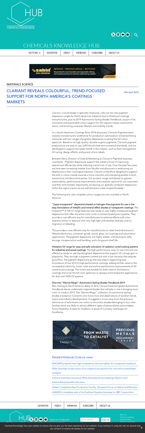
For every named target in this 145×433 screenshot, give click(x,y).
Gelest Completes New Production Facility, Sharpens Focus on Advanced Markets (94, 387)
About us (114, 52)
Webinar (81, 52)
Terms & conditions (127, 417)
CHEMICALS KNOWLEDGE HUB (61, 45)
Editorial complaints (127, 422)
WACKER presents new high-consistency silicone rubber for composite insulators (94, 364)
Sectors (33, 52)
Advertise (52, 52)
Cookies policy (125, 419)
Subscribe (97, 52)
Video (66, 52)
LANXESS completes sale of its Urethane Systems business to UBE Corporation (93, 392)
